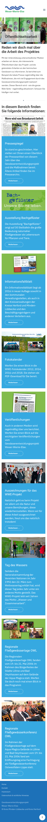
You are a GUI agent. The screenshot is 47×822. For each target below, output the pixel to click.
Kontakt (5, 788)
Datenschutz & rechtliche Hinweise (15, 795)
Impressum (6, 791)
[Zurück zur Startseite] (16, 9)
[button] (44, 9)
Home (4, 784)
